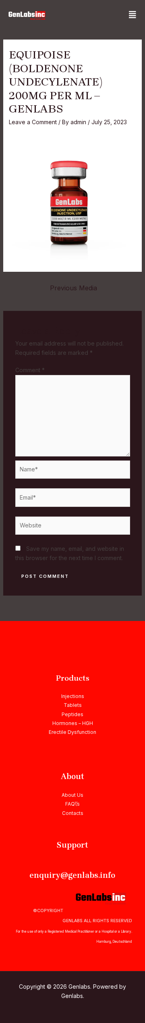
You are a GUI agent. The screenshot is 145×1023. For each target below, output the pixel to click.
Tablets (73, 705)
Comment (30, 370)
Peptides (72, 714)
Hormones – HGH (72, 723)
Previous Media (73, 288)
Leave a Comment (33, 122)
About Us (72, 795)
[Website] (72, 526)
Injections (72, 696)
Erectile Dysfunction (72, 732)
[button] (132, 15)
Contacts (72, 813)
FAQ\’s (72, 804)
